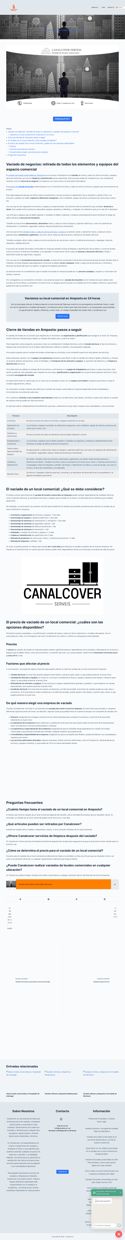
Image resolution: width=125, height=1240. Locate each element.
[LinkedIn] (105, 899)
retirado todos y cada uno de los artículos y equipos (44, 232)
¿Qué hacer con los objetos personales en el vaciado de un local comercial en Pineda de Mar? (102, 1151)
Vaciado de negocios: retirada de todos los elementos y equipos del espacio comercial (43, 132)
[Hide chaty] (118, 1234)
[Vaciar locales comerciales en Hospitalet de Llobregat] (24, 1080)
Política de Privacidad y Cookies (102, 1119)
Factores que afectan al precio (22, 149)
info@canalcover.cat (62, 1128)
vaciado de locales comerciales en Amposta (26, 175)
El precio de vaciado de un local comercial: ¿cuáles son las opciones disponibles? (41, 143)
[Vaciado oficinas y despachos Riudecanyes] (62, 1080)
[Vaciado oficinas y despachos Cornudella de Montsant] (101, 1080)
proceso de (21, 187)
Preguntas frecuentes (17, 155)
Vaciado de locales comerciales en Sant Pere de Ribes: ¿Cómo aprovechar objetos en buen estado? (101, 1162)
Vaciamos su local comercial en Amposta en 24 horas (32, 135)
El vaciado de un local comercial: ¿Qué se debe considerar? (32, 140)
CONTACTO (62, 1172)
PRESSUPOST (62, 119)
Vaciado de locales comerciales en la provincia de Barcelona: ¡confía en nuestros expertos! (102, 1140)
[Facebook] (20, 899)
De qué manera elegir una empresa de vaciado (29, 152)
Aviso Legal (101, 1122)
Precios (13, 146)
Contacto (110, 7)
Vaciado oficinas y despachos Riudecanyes (61, 1094)
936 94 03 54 (62, 1126)
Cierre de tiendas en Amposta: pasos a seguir (26, 137)
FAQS (103, 7)
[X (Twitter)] (48, 899)
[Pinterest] (77, 899)
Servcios (95, 7)
